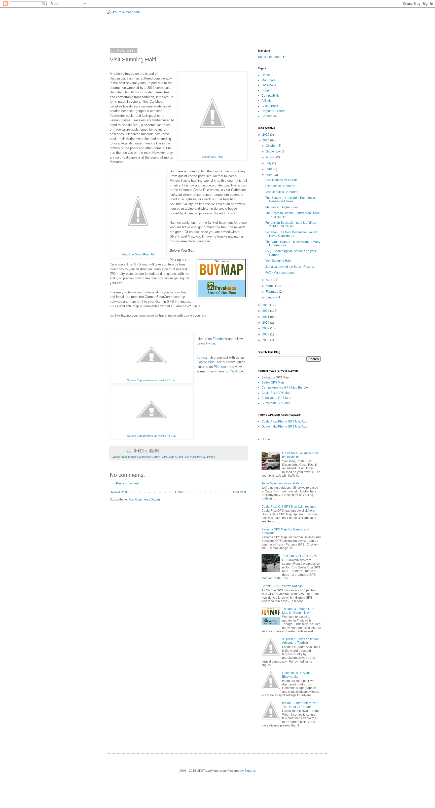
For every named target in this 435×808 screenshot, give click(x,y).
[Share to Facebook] (151, 450)
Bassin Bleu (128, 456)
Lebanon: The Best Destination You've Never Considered (291, 234)
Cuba (113, 264)
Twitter (210, 343)
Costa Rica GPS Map (276, 393)
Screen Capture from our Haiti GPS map (151, 380)
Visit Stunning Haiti (278, 260)
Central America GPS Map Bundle (285, 387)
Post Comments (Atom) (144, 499)
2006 (266, 340)
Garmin (155, 456)
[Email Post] (128, 450)
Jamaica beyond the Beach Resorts (289, 266)
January (272, 297)
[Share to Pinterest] (156, 450)
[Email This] (136, 450)
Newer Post (119, 492)
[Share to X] (146, 450)
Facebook (220, 339)
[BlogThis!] (141, 450)
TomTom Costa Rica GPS (299, 556)
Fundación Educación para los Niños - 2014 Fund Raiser (291, 224)
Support (267, 90)
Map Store (269, 80)
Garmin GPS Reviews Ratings (282, 586)
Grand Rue (182, 456)
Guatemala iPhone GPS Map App (284, 426)
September (274, 151)
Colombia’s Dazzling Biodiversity (296, 674)
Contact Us (269, 116)
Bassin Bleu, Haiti (212, 156)
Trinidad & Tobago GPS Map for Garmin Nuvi (298, 610)
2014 (266, 140)
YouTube (236, 371)
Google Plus (205, 362)
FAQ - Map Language (280, 272)
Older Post (239, 492)
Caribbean (143, 456)
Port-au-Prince (206, 456)
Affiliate (267, 100)
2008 (266, 334)
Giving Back (270, 106)
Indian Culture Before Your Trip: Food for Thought (300, 704)
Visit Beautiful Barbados (281, 192)
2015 (266, 134)
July (269, 163)
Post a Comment (127, 483)
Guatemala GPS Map (276, 403)
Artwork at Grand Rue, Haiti (138, 254)
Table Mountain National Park (282, 483)
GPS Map (168, 456)
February (272, 291)
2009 (266, 328)
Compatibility (270, 95)
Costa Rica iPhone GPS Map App (284, 421)
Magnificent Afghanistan (281, 207)
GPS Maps (269, 85)
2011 (266, 317)
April (269, 280)
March (270, 286)
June (269, 169)
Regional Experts (273, 111)
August (271, 157)
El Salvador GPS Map (276, 398)
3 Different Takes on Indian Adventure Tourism (300, 640)
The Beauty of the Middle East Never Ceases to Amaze (290, 199)
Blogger (249, 771)
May (269, 175)
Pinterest (220, 367)
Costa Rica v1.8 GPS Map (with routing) (289, 506)
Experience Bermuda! (280, 186)
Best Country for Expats (281, 180)
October (271, 145)
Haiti (193, 456)
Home (179, 492)
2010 (266, 322)
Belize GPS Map (273, 382)
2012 (266, 311)
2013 (266, 305)
